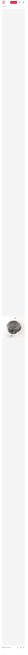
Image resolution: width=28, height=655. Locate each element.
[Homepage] (3, 2)
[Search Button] (19, 2)
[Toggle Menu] (23, 2)
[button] (13, 327)
